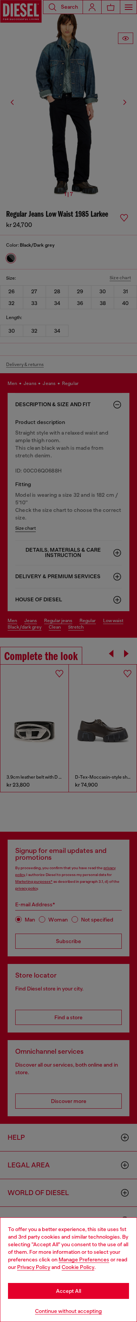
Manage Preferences (84, 1259)
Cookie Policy (78, 1267)
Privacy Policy (33, 1267)
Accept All (68, 1291)
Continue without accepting (68, 1311)
